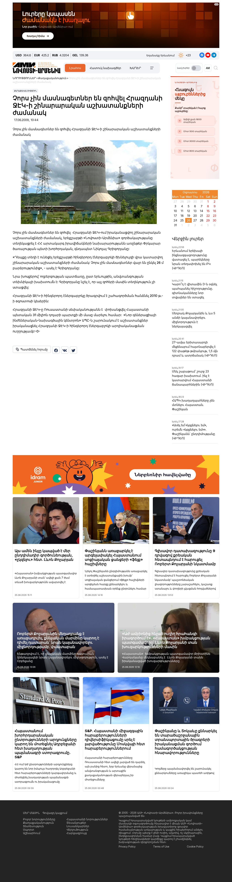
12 (188, 211)
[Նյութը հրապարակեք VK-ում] (65, 350)
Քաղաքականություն (25, 91)
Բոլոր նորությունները (39, 819)
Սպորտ (28, 829)
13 (195, 211)
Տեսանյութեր (76, 822)
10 (175, 211)
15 (208, 211)
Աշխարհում (31, 833)
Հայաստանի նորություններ (87, 819)
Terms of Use (161, 846)
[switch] (196, 68)
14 (201, 211)
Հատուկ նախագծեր (105, 68)
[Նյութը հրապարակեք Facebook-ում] (56, 350)
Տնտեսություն (33, 826)
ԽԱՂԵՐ (135, 68)
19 (188, 215)
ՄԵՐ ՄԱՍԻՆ (31, 813)
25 (182, 220)
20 (195, 215)
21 (201, 215)
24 (175, 220)
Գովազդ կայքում (55, 813)
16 (214, 211)
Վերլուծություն (77, 829)
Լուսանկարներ (78, 826)
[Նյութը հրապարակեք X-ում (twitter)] (73, 350)
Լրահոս (75, 68)
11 (182, 211)
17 (175, 215)
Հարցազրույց (77, 833)
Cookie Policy (195, 846)
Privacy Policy (127, 846)
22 (208, 215)
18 (182, 215)
